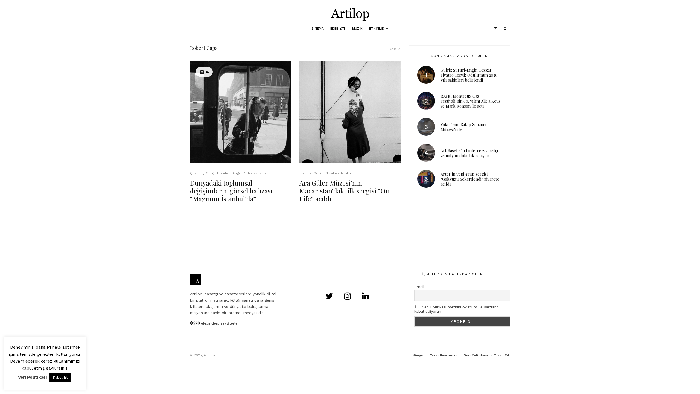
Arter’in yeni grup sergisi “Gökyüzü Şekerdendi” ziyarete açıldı (470, 179)
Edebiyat (338, 28)
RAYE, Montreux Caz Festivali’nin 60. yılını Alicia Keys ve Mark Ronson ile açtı (470, 101)
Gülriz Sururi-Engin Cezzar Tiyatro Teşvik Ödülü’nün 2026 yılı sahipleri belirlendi (469, 75)
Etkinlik (376, 28)
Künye (418, 355)
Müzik (357, 28)
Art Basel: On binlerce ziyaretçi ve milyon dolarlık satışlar (469, 153)
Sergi (236, 173)
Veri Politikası (476, 355)
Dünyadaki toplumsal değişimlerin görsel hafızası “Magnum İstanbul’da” (231, 190)
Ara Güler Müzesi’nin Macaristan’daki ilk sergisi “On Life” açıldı (344, 190)
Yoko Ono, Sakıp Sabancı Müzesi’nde (463, 127)
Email (419, 287)
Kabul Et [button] (60, 377)
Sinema (317, 28)
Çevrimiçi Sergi (202, 173)
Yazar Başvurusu (443, 355)
